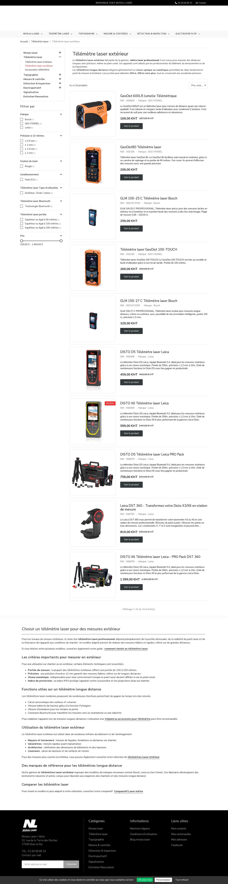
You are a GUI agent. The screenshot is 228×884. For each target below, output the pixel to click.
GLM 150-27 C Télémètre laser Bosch (148, 301)
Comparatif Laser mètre (128, 791)
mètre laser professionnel (144, 60)
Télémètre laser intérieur (38, 62)
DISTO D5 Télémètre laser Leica (144, 352)
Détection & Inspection (151, 33)
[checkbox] (21, 119)
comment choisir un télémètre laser (126, 648)
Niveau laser (31, 33)
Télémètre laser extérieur (39, 65)
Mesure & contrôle (116, 33)
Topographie (86, 33)
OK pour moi (144, 879)
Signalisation (31, 92)
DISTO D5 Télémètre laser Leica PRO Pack (152, 454)
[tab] (42, 113)
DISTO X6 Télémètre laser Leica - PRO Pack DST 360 (160, 557)
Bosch (157, 203)
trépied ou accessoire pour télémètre (127, 719)
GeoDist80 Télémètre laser (140, 147)
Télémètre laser (59, 33)
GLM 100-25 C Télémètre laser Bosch (148, 198)
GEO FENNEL (155, 100)
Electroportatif (186, 33)
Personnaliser (163, 879)
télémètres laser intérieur (143, 757)
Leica (151, 356)
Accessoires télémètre (37, 69)
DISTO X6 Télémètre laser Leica (144, 403)
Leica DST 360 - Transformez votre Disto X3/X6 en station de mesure (163, 507)
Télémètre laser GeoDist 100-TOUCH (148, 249)
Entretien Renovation (35, 96)
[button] (131, 126)
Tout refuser (182, 879)
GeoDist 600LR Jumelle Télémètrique (148, 96)
